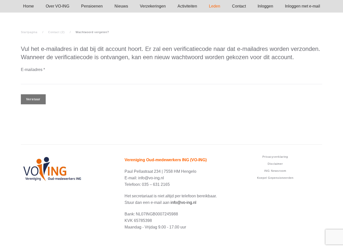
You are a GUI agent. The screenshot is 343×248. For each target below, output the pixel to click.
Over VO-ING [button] (57, 6)
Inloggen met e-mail (302, 6)
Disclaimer (275, 163)
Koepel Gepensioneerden (275, 177)
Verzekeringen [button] (153, 6)
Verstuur (33, 99)
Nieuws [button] (121, 6)
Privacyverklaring (275, 156)
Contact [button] (239, 6)
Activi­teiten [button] (187, 6)
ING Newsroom (275, 170)
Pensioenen (92, 6)
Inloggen (265, 6)
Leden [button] (214, 6)
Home (28, 6)
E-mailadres (33, 69)
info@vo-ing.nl (183, 202)
